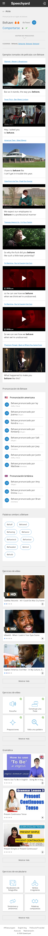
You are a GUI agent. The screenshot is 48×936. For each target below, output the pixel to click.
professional (22, 214)
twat (21, 255)
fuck (17, 252)
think (15, 296)
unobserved (30, 296)
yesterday (29, 255)
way (25, 91)
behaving (21, 44)
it (11, 91)
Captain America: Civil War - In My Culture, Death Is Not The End (24, 670)
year (30, 173)
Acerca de (17, 931)
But (5, 91)
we (23, 293)
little (17, 255)
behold (10, 554)
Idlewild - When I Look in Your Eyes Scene (21, 635)
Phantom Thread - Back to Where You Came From (23, 345)
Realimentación (29, 931)
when (6, 296)
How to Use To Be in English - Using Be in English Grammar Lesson (24, 779)
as (9, 91)
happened (15, 375)
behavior (25, 532)
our (16, 211)
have (7, 170)
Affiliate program (9, 928)
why (9, 252)
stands (15, 91)
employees (24, 211)
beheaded (11, 547)
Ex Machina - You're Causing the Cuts (18, 263)
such (10, 255)
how (20, 293)
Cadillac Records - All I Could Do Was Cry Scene (24, 600)
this (26, 173)
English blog (22, 928)
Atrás (8, 11)
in (15, 173)
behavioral (11, 539)
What (6, 375)
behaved (29, 44)
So (5, 252)
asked (12, 129)
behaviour (27, 539)
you (29, 91)
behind (26, 547)
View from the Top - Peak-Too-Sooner (18, 181)
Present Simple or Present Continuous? (20, 849)
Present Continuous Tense (15, 814)
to (5, 132)
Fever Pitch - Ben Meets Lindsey (16, 99)
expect (11, 211)
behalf (9, 524)
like (22, 170)
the (21, 91)
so (5, 293)
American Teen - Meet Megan (15, 140)
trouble (19, 173)
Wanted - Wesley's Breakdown (15, 61)
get (11, 173)
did (21, 252)
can (11, 293)
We (5, 211)
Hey (6, 129)
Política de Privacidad (37, 928)
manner (32, 214)
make (25, 375)
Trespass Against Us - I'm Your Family (18, 222)
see (15, 293)
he (8, 293)
